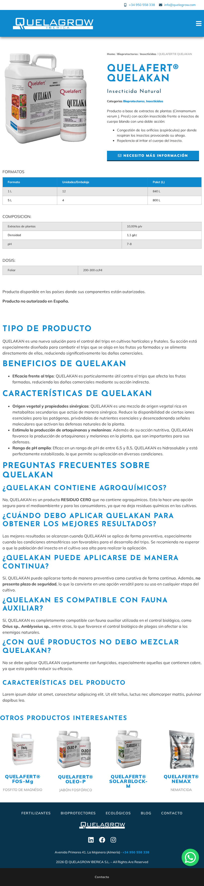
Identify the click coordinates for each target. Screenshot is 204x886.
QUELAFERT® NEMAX (181, 779)
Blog (146, 813)
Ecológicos (118, 813)
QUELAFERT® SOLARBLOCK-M (128, 781)
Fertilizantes (36, 813)
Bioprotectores (127, 54)
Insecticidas (148, 54)
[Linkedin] (91, 840)
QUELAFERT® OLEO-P (75, 779)
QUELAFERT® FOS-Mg (22, 779)
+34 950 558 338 (135, 852)
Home (111, 54)
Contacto (172, 813)
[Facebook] (102, 840)
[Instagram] (113, 840)
